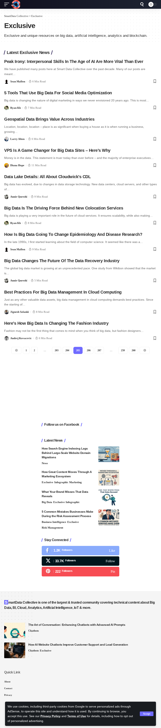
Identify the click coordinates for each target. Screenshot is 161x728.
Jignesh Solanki (19, 311)
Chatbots (33, 630)
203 (56, 350)
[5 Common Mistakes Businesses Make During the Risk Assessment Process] (108, 517)
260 (133, 350)
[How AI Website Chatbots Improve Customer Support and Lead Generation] (14, 650)
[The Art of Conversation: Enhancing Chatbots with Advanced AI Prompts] (14, 630)
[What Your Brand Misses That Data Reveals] (108, 497)
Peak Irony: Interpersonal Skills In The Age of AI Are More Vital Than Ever (73, 61)
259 (123, 350)
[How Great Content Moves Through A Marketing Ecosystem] (108, 477)
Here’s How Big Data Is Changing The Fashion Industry (56, 323)
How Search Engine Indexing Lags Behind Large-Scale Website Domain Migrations (66, 453)
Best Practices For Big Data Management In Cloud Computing (63, 292)
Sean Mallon (17, 81)
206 (89, 350)
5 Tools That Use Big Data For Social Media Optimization (58, 93)
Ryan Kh (15, 107)
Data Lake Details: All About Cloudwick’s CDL (47, 176)
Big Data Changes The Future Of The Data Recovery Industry (61, 260)
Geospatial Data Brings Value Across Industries (49, 119)
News (45, 463)
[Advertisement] (80, 388)
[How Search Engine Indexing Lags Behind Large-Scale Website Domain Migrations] (108, 454)
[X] (80, 561)
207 (99, 350)
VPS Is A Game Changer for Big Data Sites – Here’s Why (57, 150)
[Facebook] (80, 550)
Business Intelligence (54, 522)
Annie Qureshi (18, 196)
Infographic (61, 482)
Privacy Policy (50, 716)
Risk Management (52, 527)
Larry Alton (17, 138)
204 (67, 350)
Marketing (75, 482)
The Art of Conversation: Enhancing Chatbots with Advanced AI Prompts (76, 624)
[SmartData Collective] (15, 4)
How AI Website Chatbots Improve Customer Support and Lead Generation (78, 644)
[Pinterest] (80, 571)
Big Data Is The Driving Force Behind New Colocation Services (63, 208)
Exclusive (47, 482)
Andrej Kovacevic (21, 338)
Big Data (47, 502)
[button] (146, 713)
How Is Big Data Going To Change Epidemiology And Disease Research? (73, 234)
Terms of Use (76, 716)
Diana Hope (17, 165)
